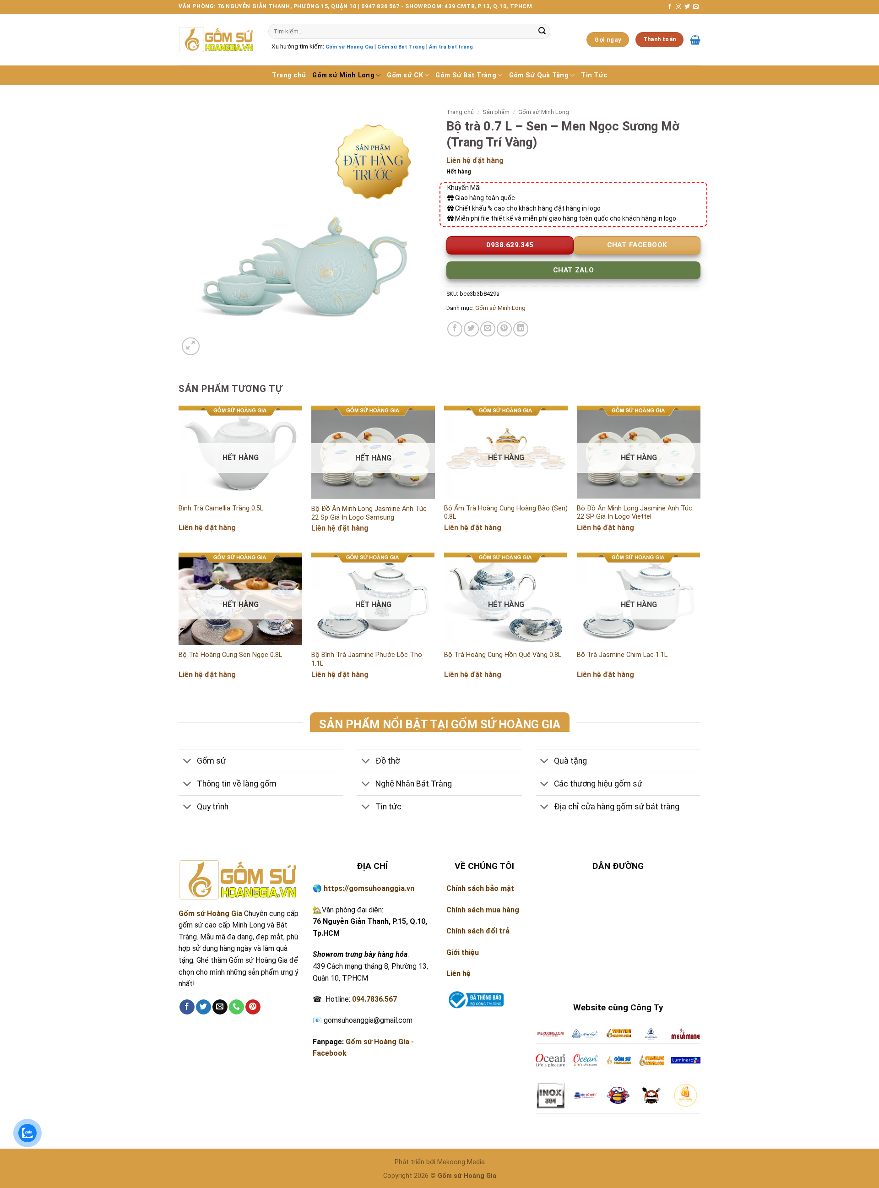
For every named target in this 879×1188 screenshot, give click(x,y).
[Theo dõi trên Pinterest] (252, 1007)
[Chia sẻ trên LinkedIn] (520, 328)
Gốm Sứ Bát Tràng (465, 75)
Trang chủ (289, 75)
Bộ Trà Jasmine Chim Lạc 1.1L (622, 655)
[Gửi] (542, 31)
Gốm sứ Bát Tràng (400, 47)
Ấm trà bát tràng (451, 47)
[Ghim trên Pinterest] (504, 328)
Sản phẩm (496, 111)
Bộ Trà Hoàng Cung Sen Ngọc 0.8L (230, 655)
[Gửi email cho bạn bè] (487, 328)
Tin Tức (594, 75)
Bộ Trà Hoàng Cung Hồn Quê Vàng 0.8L (502, 655)
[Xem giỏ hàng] (695, 40)
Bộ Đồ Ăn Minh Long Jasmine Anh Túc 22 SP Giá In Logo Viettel (634, 512)
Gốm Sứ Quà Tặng (539, 75)
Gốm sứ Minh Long (343, 75)
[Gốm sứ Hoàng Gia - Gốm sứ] (217, 40)
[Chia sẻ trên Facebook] (454, 328)
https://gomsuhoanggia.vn (369, 888)
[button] (191, 346)
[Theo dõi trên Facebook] (670, 7)
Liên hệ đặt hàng (475, 160)
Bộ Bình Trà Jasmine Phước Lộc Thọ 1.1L (366, 659)
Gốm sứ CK (405, 75)
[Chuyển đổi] (187, 761)
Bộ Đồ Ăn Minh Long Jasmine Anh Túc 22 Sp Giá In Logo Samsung (369, 513)
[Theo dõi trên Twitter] (687, 7)
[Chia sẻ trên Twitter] (471, 328)
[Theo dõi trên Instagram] (678, 7)
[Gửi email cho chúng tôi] (696, 7)
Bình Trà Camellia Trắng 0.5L (221, 508)
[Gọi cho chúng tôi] (236, 1007)
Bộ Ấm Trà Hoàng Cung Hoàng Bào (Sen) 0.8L (506, 512)
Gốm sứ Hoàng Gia (349, 47)
